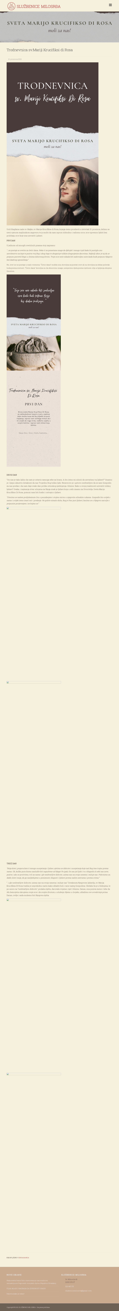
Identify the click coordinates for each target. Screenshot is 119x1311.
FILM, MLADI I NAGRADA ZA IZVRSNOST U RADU (26, 1288)
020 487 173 (69, 1286)
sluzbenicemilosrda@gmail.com (78, 1291)
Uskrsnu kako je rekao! (15, 1294)
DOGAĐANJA (24, 1258)
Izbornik (110, 5)
